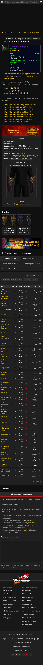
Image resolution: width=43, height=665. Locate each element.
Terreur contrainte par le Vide (5, 291)
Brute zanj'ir (4, 378)
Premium (28, 643)
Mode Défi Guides (28, 618)
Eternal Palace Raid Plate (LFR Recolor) (18, 119)
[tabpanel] (21, 378)
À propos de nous (9, 639)
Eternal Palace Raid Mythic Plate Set (17, 117)
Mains (38, 32)
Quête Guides (27, 604)
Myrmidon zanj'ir (4, 393)
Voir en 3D (36, 39)
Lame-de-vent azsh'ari (5, 447)
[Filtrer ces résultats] (31, 275)
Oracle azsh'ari (5, 435)
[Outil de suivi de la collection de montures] (21, 243)
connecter (27, 565)
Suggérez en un (20, 204)
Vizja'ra (3, 348)
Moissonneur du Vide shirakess (5, 326)
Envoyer (20, 165)
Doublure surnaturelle (4, 453)
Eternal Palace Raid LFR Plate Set (16, 121)
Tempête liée (5, 475)
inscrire (36, 565)
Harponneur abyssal (4, 441)
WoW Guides (7, 587)
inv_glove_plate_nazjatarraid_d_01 (25, 156)
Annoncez (20, 639)
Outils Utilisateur (28, 635)
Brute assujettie (6, 310)
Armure (25, 32)
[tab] (10, 258)
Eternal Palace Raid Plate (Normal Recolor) (20, 105)
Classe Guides (7, 590)
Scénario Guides (28, 614)
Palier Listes (6, 614)
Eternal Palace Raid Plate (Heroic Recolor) (19, 109)
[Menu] (2, 2)
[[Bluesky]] (19, 654)
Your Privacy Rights (33, 639)
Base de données (9, 32)
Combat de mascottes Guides (31, 611)
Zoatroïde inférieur (4, 465)
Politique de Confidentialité (21, 647)
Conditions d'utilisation (21, 650)
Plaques (32, 32)
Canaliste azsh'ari (3, 320)
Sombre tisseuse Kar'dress (4, 304)
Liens (29, 39)
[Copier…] (27, 275)
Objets (19, 32)
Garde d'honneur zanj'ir (4, 362)
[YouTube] (26, 654)
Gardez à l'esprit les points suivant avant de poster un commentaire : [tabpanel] (21, 538)
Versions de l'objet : (11, 74)
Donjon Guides (27, 597)
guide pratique (32, 523)
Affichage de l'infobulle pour (15, 76)
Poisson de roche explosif (5, 470)
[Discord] (12, 654)
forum (26, 530)
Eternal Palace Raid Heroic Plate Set (17, 112)
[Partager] (41, 2)
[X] (16, 654)
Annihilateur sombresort (4, 298)
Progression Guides (9, 597)
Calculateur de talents (10, 611)
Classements (27, 625)
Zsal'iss (3, 403)
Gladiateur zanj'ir (4, 417)
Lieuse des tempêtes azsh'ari (4, 411)
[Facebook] (23, 654)
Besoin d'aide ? (14, 635)
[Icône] (5, 48)
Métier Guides (7, 604)
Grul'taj (3, 332)
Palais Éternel (20, 291)
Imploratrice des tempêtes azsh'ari (5, 429)
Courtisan (4, 423)
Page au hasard (17, 643)
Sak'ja (2, 336)
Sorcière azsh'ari (3, 344)
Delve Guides (7, 594)
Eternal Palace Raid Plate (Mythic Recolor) (19, 114)
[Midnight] (6, 618)
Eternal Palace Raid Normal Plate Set (18, 107)
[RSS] (30, 654)
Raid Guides (6, 607)
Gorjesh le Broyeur (4, 315)
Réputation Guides (29, 607)
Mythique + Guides (9, 601)
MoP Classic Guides (29, 587)
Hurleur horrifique (4, 356)
